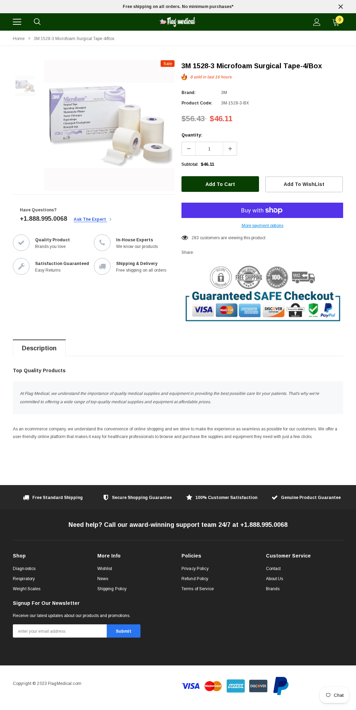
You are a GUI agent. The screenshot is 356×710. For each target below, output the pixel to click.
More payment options (262, 225)
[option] (178, 6)
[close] (340, 6)
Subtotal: (190, 164)
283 (195, 237)
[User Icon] (317, 22)
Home (19, 38)
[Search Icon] (37, 21)
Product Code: (196, 103)
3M (224, 92)
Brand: (188, 92)
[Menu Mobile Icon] (17, 22)
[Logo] (177, 22)
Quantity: (191, 135)
